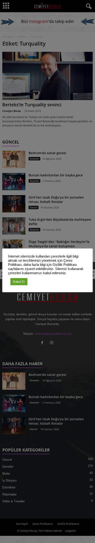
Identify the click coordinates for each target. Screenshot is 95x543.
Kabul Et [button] (19, 281)
